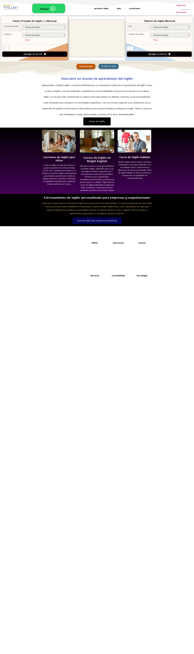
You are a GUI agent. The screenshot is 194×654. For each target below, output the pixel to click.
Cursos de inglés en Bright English (97, 159)
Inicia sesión (181, 12)
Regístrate (181, 5)
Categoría (7, 34)
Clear (27, 40)
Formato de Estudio (136, 34)
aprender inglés (101, 8)
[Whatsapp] (53, 8)
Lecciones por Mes (11, 26)
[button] (109, 66)
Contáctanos (134, 8)
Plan (130, 26)
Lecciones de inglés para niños (59, 158)
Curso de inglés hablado (134, 157)
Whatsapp (44, 9)
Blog (119, 8)
